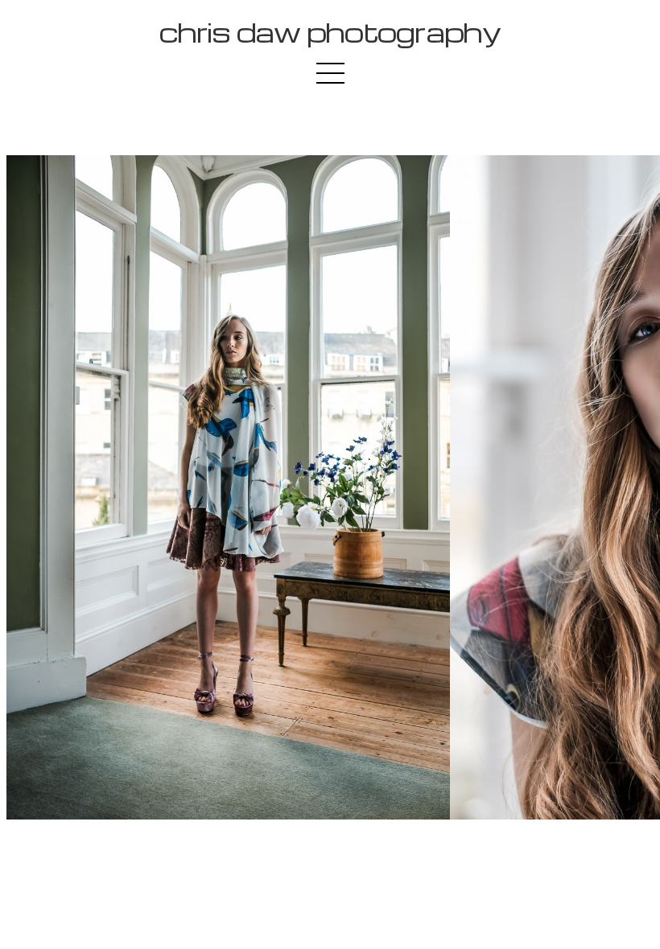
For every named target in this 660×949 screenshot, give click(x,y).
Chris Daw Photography (330, 31)
